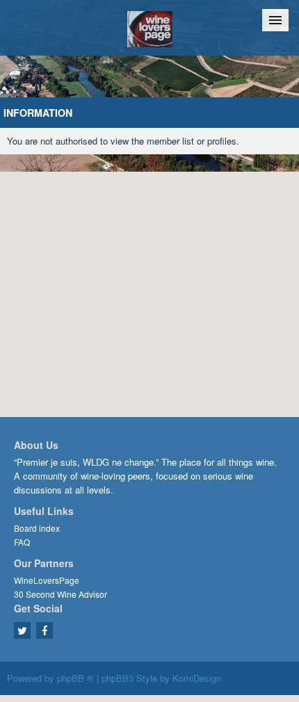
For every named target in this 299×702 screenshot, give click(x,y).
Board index (37, 528)
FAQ (22, 542)
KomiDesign (196, 678)
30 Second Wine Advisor (60, 594)
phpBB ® (75, 678)
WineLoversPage (46, 580)
